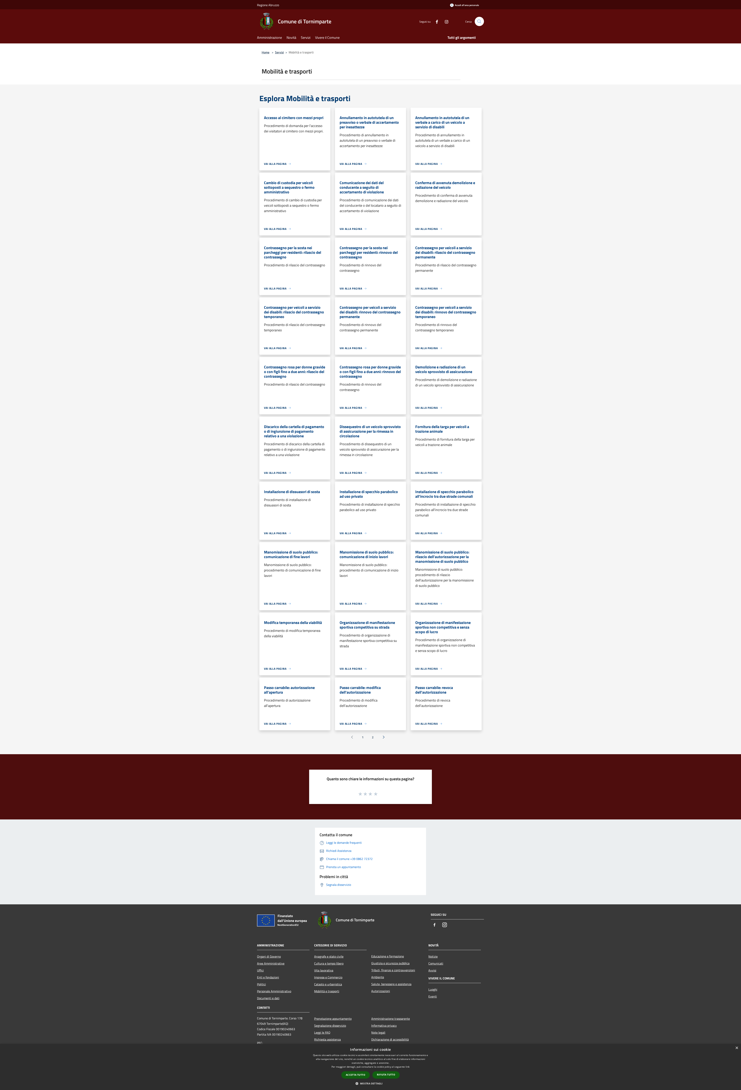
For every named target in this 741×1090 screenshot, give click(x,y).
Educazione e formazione (387, 956)
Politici (261, 984)
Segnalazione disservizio (330, 1025)
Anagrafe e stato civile (328, 956)
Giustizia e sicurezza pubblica (390, 963)
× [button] (736, 1048)
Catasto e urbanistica (328, 984)
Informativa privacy (384, 1025)
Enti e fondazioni (268, 977)
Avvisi (432, 970)
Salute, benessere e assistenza (391, 984)
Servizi (279, 52)
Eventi (432, 996)
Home (265, 52)
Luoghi (432, 989)
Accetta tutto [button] (355, 1074)
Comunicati (435, 963)
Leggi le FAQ (322, 1032)
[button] (370, 1083)
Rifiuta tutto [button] (386, 1074)
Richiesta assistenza (327, 1039)
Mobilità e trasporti (326, 991)
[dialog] (370, 1067)
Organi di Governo (269, 956)
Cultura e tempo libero (328, 963)
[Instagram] (445, 21)
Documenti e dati (268, 998)
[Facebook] (435, 21)
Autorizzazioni (380, 991)
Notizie (433, 956)
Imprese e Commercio (328, 977)
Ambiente (377, 977)
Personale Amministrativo (274, 991)
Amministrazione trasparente (390, 1018)
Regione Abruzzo (268, 5)
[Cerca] (479, 21)
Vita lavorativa (323, 970)
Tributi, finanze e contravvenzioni (393, 970)
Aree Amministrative (270, 963)
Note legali (378, 1032)
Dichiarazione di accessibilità (390, 1039)
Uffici (260, 970)
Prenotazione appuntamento (333, 1018)
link (407, 1066)
